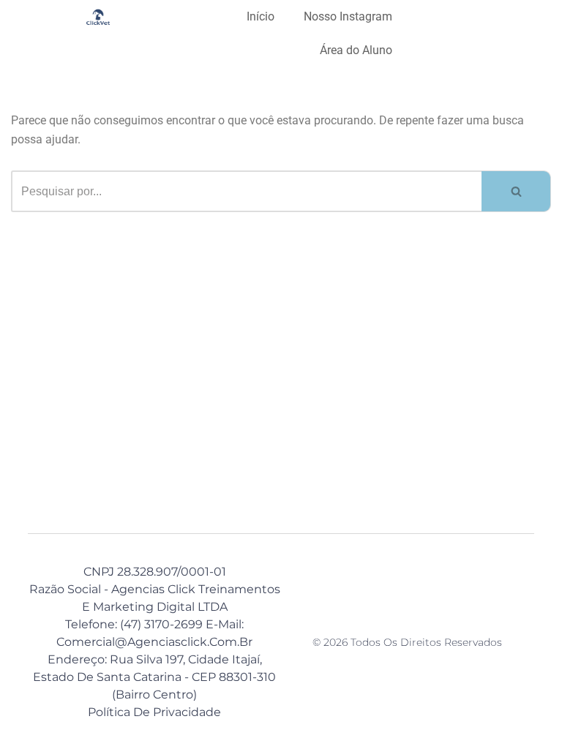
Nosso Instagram (348, 16)
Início (260, 16)
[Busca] (516, 191)
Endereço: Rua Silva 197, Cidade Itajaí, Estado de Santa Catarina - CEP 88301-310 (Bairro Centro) (154, 676)
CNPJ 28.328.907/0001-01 (154, 572)
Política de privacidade (154, 712)
